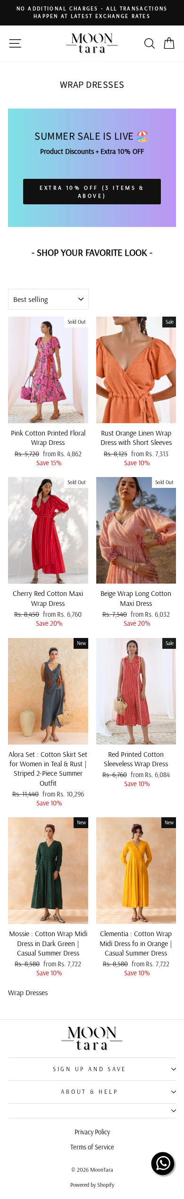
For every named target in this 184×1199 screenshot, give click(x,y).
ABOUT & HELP (89, 1091)
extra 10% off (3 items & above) (92, 191)
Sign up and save (89, 1069)
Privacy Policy (92, 1132)
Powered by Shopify (92, 1184)
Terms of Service (92, 1147)
